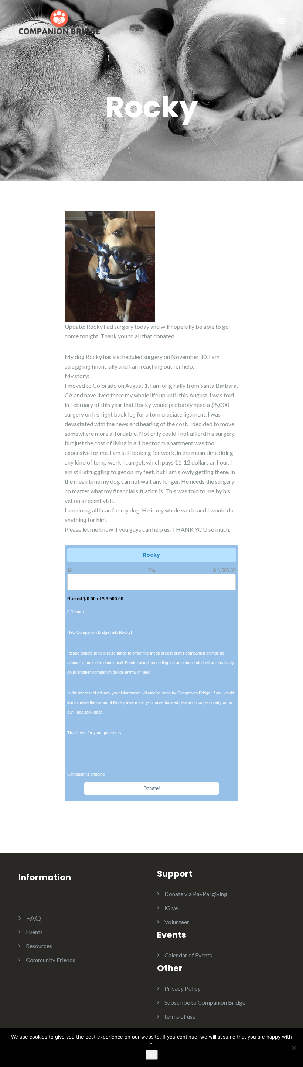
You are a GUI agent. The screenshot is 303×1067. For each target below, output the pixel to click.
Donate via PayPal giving (195, 893)
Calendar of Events (188, 955)
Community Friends (50, 959)
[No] (293, 1047)
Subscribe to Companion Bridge (204, 1002)
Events (34, 931)
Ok (152, 1055)
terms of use (179, 1016)
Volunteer (176, 921)
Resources (39, 945)
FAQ (33, 918)
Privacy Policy (182, 988)
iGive (171, 907)
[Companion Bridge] (59, 20)
